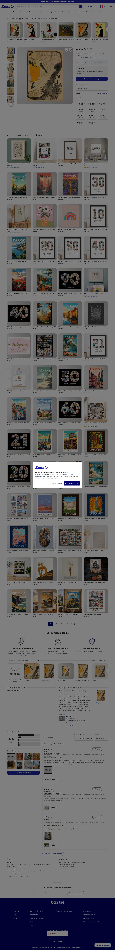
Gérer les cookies (56, 483)
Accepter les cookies (71, 483)
